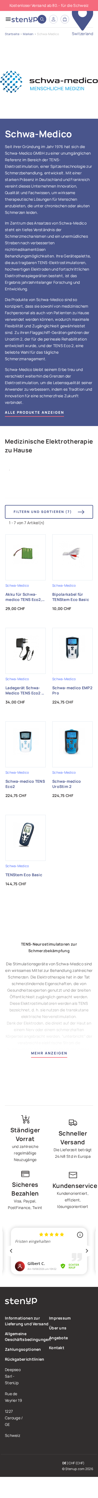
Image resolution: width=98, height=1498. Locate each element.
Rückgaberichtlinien (24, 1359)
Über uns (57, 1327)
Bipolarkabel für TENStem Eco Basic (70, 597)
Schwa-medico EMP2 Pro (72, 690)
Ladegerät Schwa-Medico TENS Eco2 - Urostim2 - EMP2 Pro (25, 690)
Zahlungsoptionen (23, 1349)
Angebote (58, 1337)
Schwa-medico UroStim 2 (66, 784)
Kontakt (56, 1347)
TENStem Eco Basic (23, 874)
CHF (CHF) (76, 1463)
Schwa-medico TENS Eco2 (25, 784)
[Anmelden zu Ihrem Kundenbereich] (53, 19)
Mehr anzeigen (49, 1053)
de (64, 1463)
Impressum (60, 1318)
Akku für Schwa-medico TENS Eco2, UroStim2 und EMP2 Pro (24, 597)
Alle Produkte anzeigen (34, 412)
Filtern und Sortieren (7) (43, 511)
